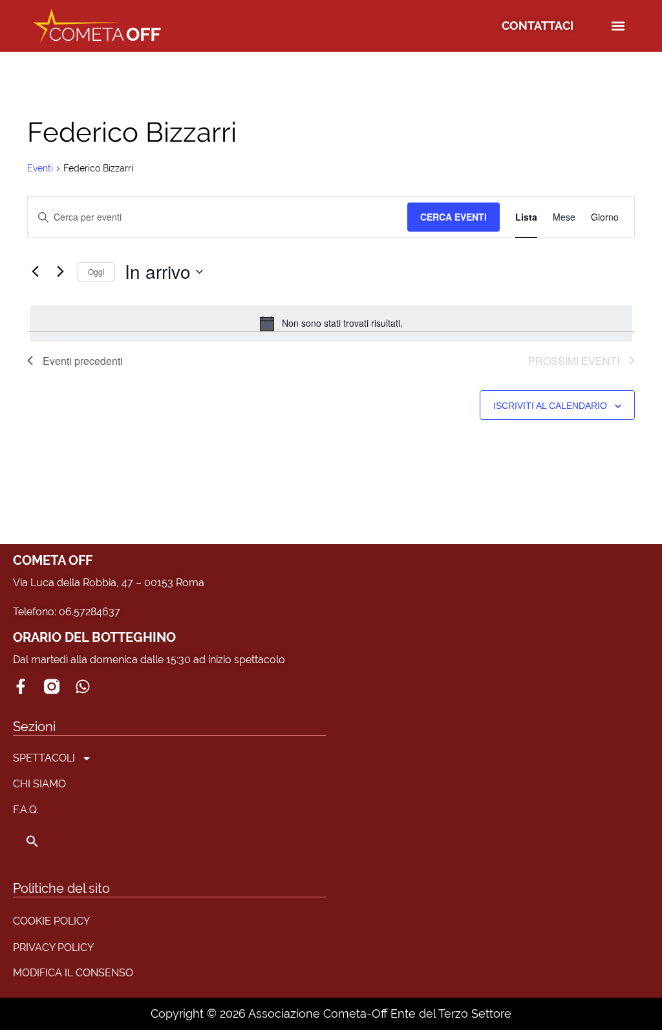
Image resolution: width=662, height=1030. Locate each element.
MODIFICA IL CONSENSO (73, 973)
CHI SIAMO (39, 784)
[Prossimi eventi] (60, 271)
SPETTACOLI (44, 758)
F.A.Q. (26, 810)
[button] (618, 26)
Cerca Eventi (453, 216)
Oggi (96, 271)
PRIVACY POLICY (53, 947)
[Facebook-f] (20, 686)
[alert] (331, 323)
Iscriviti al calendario (550, 405)
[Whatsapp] (83, 686)
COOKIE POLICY (51, 921)
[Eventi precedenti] (35, 271)
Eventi (40, 168)
